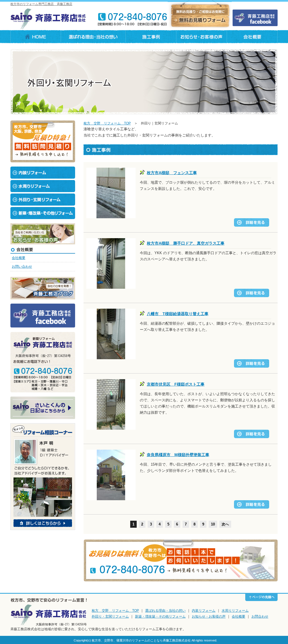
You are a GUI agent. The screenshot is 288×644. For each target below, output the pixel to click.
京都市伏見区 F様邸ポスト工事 (175, 384)
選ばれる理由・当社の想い (93, 36)
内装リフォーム (203, 611)
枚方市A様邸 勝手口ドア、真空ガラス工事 (185, 243)
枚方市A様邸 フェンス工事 (172, 172)
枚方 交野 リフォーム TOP (107, 123)
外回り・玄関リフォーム (110, 616)
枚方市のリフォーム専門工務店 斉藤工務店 (41, 4)
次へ (225, 524)
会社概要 (252, 36)
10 (213, 524)
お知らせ (201, 36)
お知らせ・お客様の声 (209, 616)
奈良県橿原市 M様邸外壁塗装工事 (178, 454)
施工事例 (151, 36)
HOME (35, 36)
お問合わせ (259, 616)
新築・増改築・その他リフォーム (160, 616)
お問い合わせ (22, 266)
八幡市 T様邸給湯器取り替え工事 (177, 313)
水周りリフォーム (235, 611)
